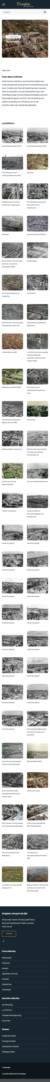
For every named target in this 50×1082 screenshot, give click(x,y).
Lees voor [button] (6, 70)
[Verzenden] (45, 12)
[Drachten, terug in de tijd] (25, 4)
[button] (3, 4)
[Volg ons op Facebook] (3, 941)
